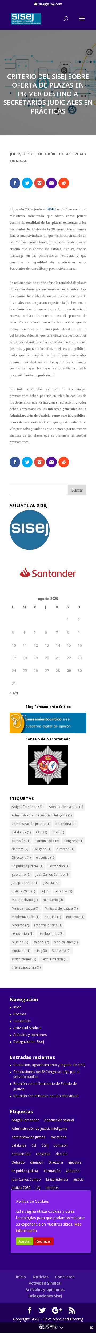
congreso (73, 840)
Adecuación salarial (66, 806)
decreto (20, 849)
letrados (63, 891)
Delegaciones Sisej (28, 1041)
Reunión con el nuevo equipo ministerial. (46, 1095)
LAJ (44, 891)
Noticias (19, 1013)
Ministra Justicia (25, 908)
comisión (21, 840)
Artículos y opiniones (30, 1034)
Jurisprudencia (25, 883)
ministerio (53, 900)
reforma (20, 925)
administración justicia (31, 823)
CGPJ (58, 832)
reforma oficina (48, 925)
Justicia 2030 (23, 891)
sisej (41, 950)
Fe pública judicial (27, 866)
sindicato (21, 950)
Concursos (22, 1020)
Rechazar (43, 1241)
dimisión (65, 849)
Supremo (61, 950)
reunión (20, 942)
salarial (41, 942)
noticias (53, 917)
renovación (22, 933)
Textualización (54, 959)
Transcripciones (26, 967)
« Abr (14, 692)
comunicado (47, 840)
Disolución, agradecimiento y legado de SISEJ (49, 1064)
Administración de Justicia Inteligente (42, 815)
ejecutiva (45, 857)
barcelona (65, 823)
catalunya (21, 832)
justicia (50, 883)
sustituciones (24, 959)
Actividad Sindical (27, 1027)
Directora (21, 857)
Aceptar (24, 1241)
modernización (25, 917)
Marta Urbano (25, 900)
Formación (59, 866)
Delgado (42, 849)
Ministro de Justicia (61, 908)
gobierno (21, 874)
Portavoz (75, 917)
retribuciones (51, 933)
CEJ (41, 832)
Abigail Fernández (27, 806)
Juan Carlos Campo (52, 874)
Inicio (17, 1006)
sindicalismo (66, 942)
